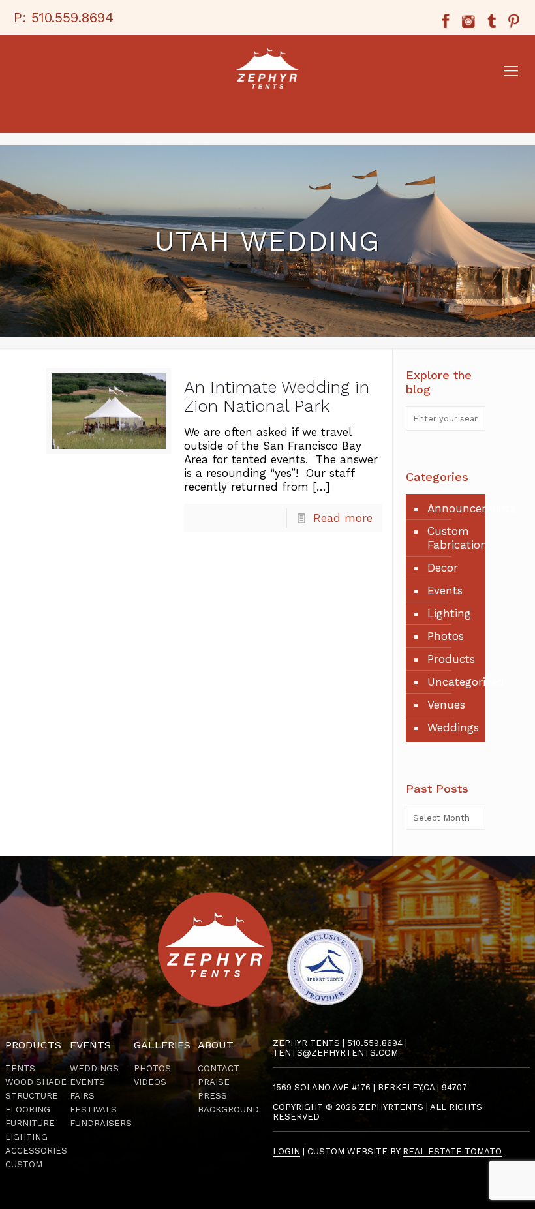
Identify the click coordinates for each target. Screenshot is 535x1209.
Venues (446, 704)
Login (286, 1151)
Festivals (93, 1109)
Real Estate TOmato (452, 1151)
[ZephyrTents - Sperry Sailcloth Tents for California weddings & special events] (267, 71)
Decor (442, 567)
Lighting (449, 613)
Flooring (27, 1109)
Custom (23, 1164)
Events (445, 590)
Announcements (453, 508)
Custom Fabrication (453, 538)
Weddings (453, 727)
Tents (20, 1068)
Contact (218, 1068)
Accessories (36, 1150)
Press (212, 1096)
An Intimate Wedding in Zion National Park (276, 396)
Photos (445, 636)
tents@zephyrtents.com (335, 1053)
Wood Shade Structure (36, 1089)
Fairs (82, 1096)
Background (228, 1109)
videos (150, 1082)
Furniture (30, 1123)
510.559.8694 (72, 17)
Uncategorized (453, 681)
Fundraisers (101, 1123)
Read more (343, 518)
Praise (214, 1082)
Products (451, 659)
